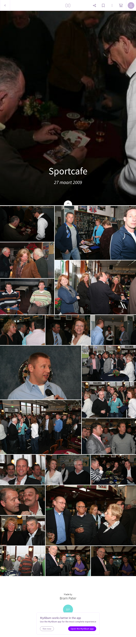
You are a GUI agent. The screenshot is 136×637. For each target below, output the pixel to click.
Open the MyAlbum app (82, 628)
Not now (47, 628)
